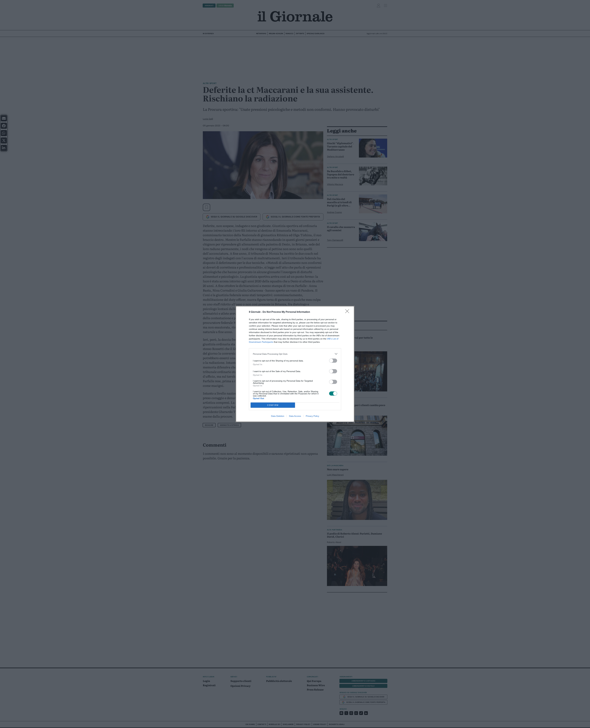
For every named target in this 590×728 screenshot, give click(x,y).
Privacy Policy (312, 416)
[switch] (333, 361)
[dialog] (295, 364)
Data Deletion (277, 416)
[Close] (348, 312)
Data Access (295, 416)
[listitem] (295, 353)
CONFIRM (273, 405)
